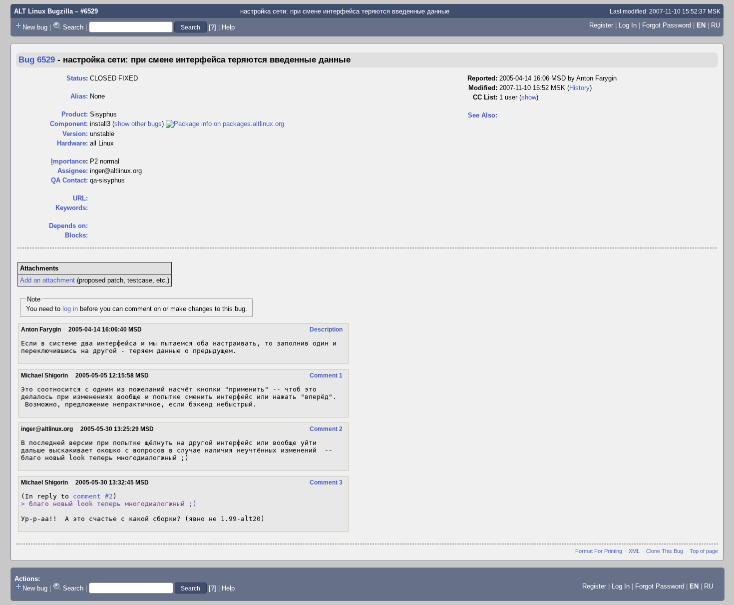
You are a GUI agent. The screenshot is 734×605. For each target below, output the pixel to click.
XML (634, 551)
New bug (34, 27)
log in (70, 308)
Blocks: (76, 235)
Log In (628, 25)
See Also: (482, 115)
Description (326, 329)
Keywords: (71, 208)
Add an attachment (47, 280)
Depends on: (68, 226)
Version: (75, 134)
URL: (80, 198)
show (528, 97)
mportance (68, 161)
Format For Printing (598, 551)
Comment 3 (326, 482)
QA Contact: (69, 180)
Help (228, 27)
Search (73, 27)
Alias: (79, 96)
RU (715, 25)
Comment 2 (326, 429)
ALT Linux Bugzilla (43, 11)
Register (601, 25)
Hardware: (72, 143)
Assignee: (72, 170)
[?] (212, 27)
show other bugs (138, 124)
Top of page (704, 551)
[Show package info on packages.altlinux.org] (225, 124)
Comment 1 (326, 375)
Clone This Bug (664, 551)
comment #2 (93, 496)
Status (76, 78)
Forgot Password (666, 25)
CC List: (485, 97)
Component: (69, 124)
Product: (74, 114)
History (579, 88)
